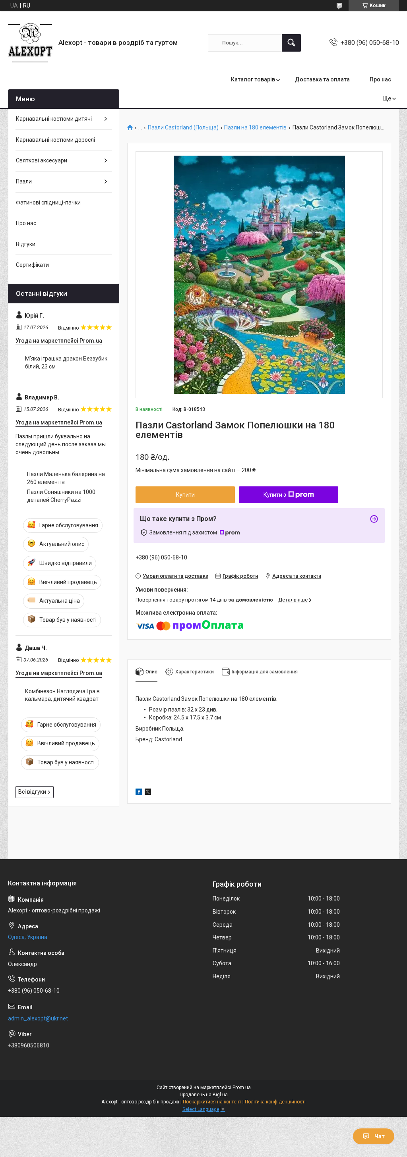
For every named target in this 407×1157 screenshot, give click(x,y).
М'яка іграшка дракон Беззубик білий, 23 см (66, 362)
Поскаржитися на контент (212, 1102)
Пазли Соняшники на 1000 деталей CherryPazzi (61, 496)
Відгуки (25, 244)
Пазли (24, 181)
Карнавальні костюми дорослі (55, 140)
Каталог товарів (253, 79)
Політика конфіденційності (275, 1102)
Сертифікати (32, 265)
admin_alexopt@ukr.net (38, 1018)
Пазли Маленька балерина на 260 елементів (66, 478)
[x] (148, 793)
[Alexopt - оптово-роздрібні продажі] (30, 42)
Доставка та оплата (322, 79)
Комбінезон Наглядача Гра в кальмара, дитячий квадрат (62, 695)
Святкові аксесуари (41, 160)
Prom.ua (242, 1087)
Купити (185, 495)
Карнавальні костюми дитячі (54, 119)
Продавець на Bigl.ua (204, 1094)
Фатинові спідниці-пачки (48, 202)
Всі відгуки (32, 792)
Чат (379, 1136)
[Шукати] (291, 43)
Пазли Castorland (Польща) (183, 128)
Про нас (380, 79)
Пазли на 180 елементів (255, 128)
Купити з (275, 495)
